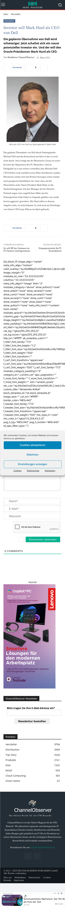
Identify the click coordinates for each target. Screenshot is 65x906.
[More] (44, 67)
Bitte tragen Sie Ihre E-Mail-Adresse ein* (31, 708)
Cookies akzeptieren (32, 445)
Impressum (50, 470)
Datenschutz (33, 470)
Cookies (17, 470)
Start (5, 14)
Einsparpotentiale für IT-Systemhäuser (50, 249)
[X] (37, 856)
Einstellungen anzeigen (32, 464)
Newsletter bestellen (32, 721)
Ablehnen (32, 454)
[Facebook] (27, 856)
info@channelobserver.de (43, 847)
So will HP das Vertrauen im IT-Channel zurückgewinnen (16, 249)
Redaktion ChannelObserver (21, 57)
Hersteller (16, 14)
